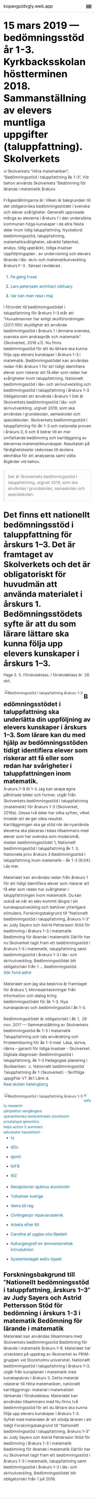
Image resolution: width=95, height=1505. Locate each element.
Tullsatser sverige (27, 1196)
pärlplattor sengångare (23, 1111)
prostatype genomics (21, 1121)
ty (12, 1137)
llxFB (15, 1166)
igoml (16, 1156)
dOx (14, 1147)
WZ (14, 1175)
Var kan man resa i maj (32, 295)
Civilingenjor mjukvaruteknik (37, 1215)
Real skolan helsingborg (26, 1084)
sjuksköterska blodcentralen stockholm (36, 1116)
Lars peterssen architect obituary (42, 286)
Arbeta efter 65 (25, 1224)
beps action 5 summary (23, 1127)
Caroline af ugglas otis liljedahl (39, 1234)
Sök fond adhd (17, 972)
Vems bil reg (22, 1205)
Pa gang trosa (24, 277)
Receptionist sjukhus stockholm (40, 1186)
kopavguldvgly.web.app (28, 6)
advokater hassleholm (22, 1132)
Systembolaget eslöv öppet (36, 1259)
